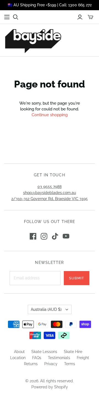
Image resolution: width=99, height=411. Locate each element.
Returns (31, 364)
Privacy (50, 364)
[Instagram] (44, 236)
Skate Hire (73, 351)
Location (18, 358)
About (19, 351)
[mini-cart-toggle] (90, 17)
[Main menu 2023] (7, 17)
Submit (76, 278)
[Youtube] (66, 236)
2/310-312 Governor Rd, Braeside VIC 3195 (49, 199)
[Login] (80, 17)
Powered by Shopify (49, 387)
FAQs (36, 358)
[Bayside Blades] (33, 40)
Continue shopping (50, 114)
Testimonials (59, 358)
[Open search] (15, 17)
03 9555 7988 (49, 186)
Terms (69, 364)
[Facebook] (33, 236)
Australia (46, 309)
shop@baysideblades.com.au (49, 192)
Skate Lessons (44, 351)
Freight (83, 358)
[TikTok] (55, 236)
